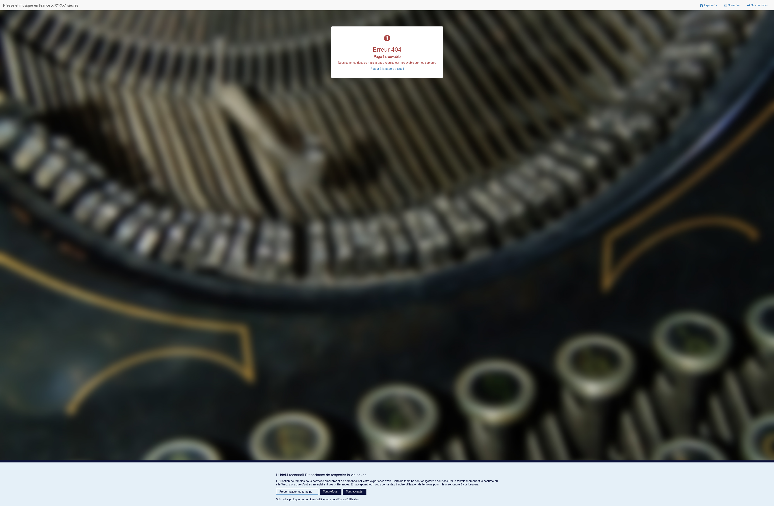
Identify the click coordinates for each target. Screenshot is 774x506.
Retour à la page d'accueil (387, 69)
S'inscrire (733, 5)
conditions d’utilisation (346, 499)
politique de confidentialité (305, 499)
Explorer (709, 5)
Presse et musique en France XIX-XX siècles (40, 5)
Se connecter (759, 5)
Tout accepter (354, 491)
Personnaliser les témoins (297, 491)
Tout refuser (330, 491)
